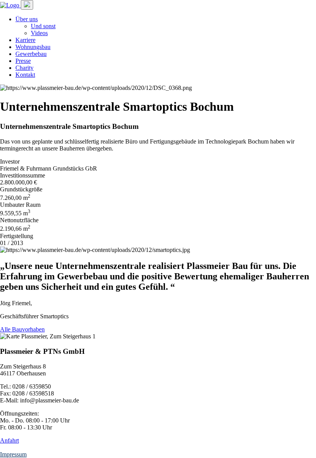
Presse (23, 60)
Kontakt (25, 74)
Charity (24, 67)
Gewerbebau (31, 54)
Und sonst (43, 26)
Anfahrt (9, 440)
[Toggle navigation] (27, 5)
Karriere (25, 40)
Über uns (26, 19)
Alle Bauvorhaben (22, 329)
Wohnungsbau (32, 47)
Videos (39, 33)
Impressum (13, 454)
